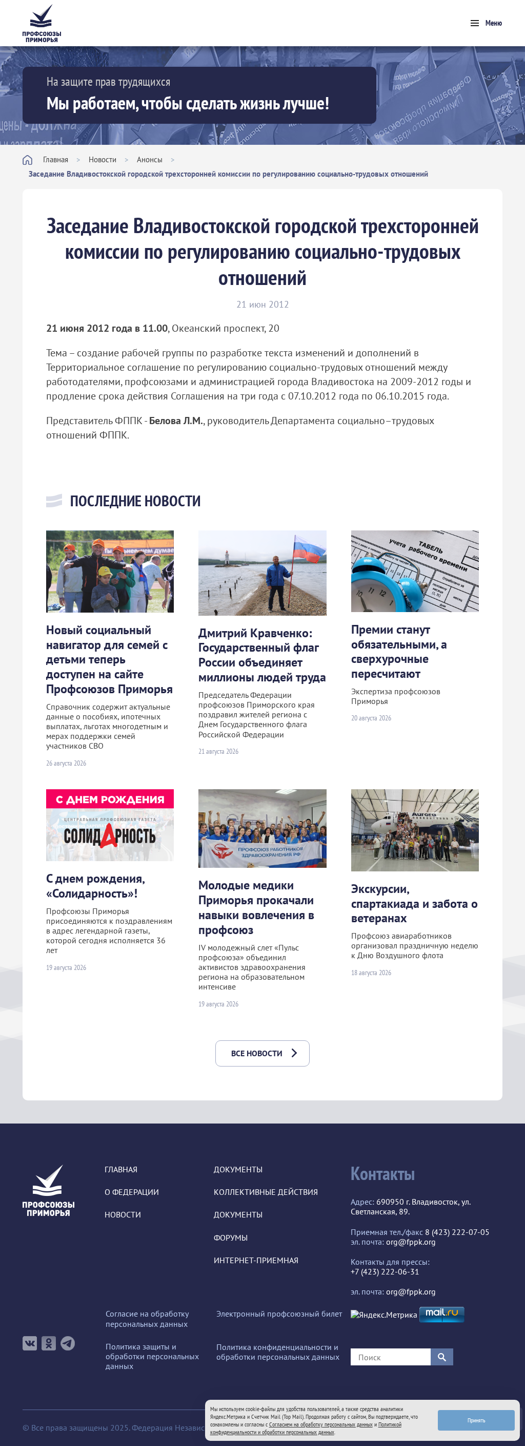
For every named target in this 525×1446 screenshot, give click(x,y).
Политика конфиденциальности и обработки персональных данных (277, 1352)
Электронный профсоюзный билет (279, 1314)
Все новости (256, 1053)
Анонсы (150, 159)
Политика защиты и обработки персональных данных (152, 1356)
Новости (102, 159)
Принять (477, 1420)
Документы (238, 1169)
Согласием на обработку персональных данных (321, 1424)
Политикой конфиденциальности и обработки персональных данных (305, 1428)
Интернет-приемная (256, 1260)
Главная (55, 159)
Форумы (231, 1238)
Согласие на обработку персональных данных (147, 1318)
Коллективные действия (266, 1192)
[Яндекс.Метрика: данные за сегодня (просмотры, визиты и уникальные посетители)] (384, 1315)
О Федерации (132, 1192)
